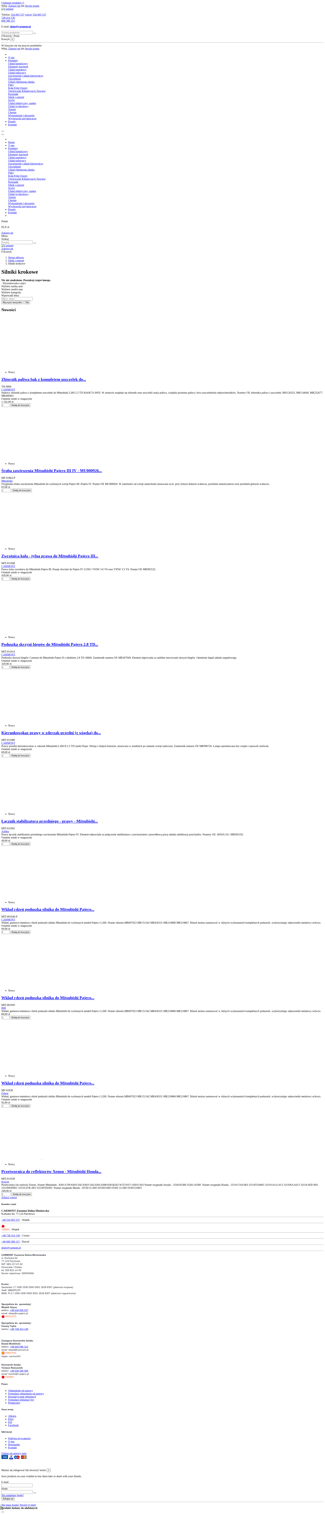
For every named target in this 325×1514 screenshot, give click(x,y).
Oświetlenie (14, 78)
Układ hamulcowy (18, 63)
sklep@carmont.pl (20, 26)
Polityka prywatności (19, 1438)
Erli (10, 1422)
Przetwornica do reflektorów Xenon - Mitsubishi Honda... (51, 1171)
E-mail (4, 1482)
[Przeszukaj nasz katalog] (34, 243)
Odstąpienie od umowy (20, 1390)
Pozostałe (13, 94)
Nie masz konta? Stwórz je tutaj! (18, 1504)
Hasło (4, 1488)
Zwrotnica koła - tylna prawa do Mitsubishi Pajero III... (49, 556)
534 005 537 (17, 14)
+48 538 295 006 (19, 1370)
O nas (11, 1441)
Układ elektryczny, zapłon (22, 103)
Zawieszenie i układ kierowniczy (25, 75)
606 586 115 (8, 20)
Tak (27, 302)
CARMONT (8, 389)
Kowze (5, 1181)
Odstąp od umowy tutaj (13, 1453)
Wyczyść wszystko (12, 302)
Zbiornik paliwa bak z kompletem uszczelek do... (43, 379)
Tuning (12, 109)
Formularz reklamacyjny (21, 1399)
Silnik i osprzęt (16, 97)
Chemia (12, 112)
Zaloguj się (7, 232)
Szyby (11, 100)
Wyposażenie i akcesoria (21, 115)
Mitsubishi (7, 480)
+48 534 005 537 (10, 1219)
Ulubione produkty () (12, 2)
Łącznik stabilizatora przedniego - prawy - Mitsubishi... (49, 821)
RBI (3, 1008)
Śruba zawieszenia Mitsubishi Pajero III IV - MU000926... (51, 470)
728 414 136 (8, 17)
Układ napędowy (17, 69)
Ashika (5, 831)
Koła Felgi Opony (18, 88)
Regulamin (14, 1444)
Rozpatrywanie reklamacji (22, 1396)
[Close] (2, 134)
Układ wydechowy (18, 106)
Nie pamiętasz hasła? (12, 1495)
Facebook (13, 1425)
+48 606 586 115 (10, 1241)
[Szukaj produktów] (34, 33)
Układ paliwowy (17, 72)
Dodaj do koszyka (20, 405)
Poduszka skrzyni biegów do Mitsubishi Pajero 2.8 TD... (49, 644)
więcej (28, 14)
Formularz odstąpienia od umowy (26, 1393)
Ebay (11, 1419)
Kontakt (12, 1447)
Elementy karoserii (18, 66)
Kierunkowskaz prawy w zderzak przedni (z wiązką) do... (51, 733)
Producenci (14, 1402)
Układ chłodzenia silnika (21, 81)
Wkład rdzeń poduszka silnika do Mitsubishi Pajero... (47, 909)
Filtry (11, 84)
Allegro (12, 1416)
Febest (4, 1093)
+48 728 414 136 (10, 1235)
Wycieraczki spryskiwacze (22, 118)
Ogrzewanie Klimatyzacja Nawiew (27, 91)
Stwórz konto (32, 5)
